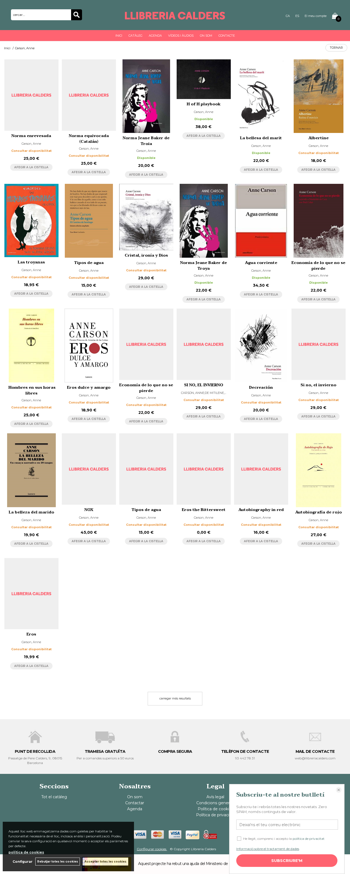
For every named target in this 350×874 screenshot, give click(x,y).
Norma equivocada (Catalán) (89, 139)
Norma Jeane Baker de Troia (146, 141)
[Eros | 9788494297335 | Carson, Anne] (31, 593)
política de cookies (26, 852)
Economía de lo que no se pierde (318, 266)
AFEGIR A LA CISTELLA (31, 167)
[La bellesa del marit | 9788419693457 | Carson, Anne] (261, 96)
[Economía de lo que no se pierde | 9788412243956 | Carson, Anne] (318, 221)
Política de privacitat (215, 814)
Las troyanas (31, 262)
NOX (88, 510)
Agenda (155, 35)
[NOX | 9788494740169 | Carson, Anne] (89, 469)
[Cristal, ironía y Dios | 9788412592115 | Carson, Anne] (146, 217)
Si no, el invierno (318, 385)
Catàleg (135, 35)
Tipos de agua (89, 263)
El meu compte (315, 16)
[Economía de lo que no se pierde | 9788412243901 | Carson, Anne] (146, 344)
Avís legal (215, 796)
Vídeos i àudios (181, 35)
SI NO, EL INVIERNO (203, 385)
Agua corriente (261, 263)
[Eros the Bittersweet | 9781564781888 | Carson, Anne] (204, 469)
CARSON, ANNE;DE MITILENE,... (203, 393)
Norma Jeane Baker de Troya (203, 266)
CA (288, 16)
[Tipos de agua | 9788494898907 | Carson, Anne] (146, 469)
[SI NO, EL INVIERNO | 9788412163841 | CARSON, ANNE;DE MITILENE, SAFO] (204, 344)
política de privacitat (309, 839)
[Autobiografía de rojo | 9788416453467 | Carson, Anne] (318, 470)
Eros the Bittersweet (204, 510)
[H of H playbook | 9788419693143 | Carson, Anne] (204, 79)
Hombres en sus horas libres (31, 390)
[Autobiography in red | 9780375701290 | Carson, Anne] (261, 469)
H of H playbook (204, 104)
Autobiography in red (261, 510)
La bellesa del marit (261, 138)
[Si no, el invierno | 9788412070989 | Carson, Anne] (318, 344)
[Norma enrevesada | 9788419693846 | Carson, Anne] (31, 95)
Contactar (134, 802)
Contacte (226, 35)
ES (297, 16)
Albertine (318, 138)
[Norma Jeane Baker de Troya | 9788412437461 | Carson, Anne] (204, 221)
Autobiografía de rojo (318, 512)
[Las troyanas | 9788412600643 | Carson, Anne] (31, 220)
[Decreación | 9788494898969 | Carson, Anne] (261, 345)
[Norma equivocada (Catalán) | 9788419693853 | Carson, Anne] (89, 95)
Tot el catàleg (54, 796)
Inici (118, 35)
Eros (31, 634)
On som (206, 35)
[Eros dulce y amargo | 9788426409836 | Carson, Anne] (89, 345)
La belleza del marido (31, 512)
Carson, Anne (31, 144)
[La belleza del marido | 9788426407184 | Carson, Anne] (31, 470)
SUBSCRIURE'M (286, 860)
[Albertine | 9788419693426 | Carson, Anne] (318, 96)
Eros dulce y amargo (88, 387)
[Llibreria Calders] (175, 16)
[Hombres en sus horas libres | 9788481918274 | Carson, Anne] (31, 345)
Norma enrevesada (31, 136)
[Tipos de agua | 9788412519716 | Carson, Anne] (89, 221)
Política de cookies (215, 808)
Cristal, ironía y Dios (146, 255)
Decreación (261, 387)
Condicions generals (215, 802)
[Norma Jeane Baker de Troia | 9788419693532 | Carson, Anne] (146, 96)
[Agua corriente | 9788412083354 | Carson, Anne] (261, 221)
